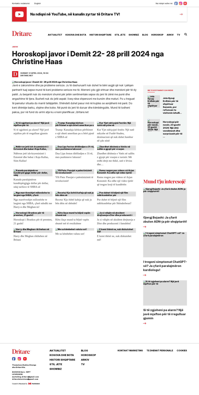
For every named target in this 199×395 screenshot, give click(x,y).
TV (178, 35)
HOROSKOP (157, 35)
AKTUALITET (55, 35)
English (37, 3)
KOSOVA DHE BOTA (75, 35)
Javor (15, 47)
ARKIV (170, 35)
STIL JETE (120, 35)
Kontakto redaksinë (21, 3)
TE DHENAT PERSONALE (160, 350)
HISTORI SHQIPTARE (100, 35)
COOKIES (182, 350)
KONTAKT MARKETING (130, 350)
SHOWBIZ (134, 35)
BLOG (145, 35)
